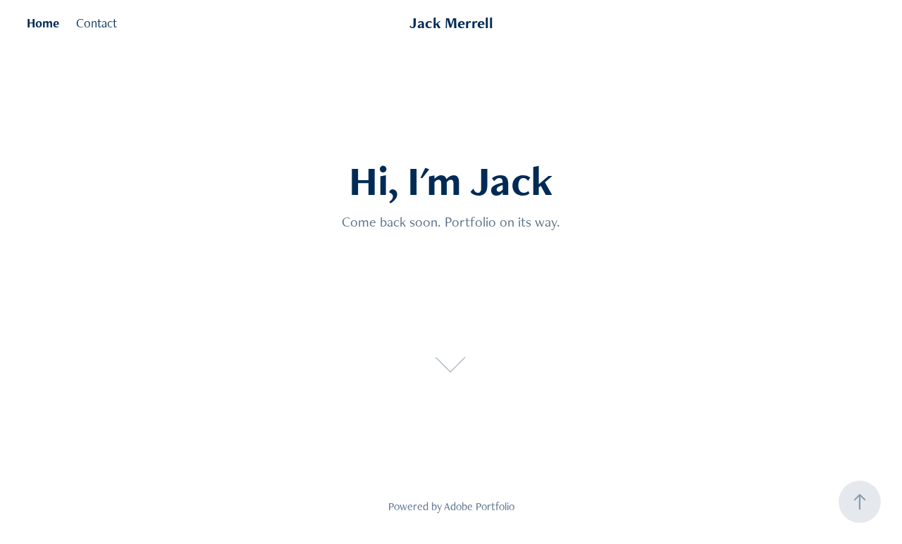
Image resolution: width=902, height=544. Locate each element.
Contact (96, 23)
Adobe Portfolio (479, 506)
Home (43, 23)
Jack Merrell (451, 23)
